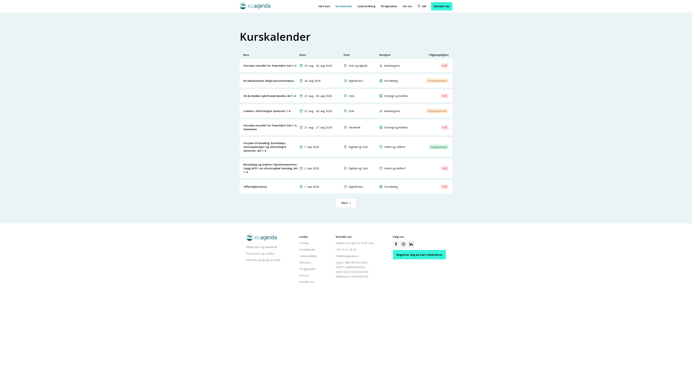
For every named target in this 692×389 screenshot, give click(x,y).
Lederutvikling (366, 6)
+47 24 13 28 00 (346, 249)
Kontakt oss (442, 6)
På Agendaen (389, 6)
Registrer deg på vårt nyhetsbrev (419, 254)
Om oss (407, 6)
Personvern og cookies (260, 253)
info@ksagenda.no (347, 256)
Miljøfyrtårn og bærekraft (261, 247)
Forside (304, 243)
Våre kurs (324, 6)
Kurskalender (344, 6)
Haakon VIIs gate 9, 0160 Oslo (355, 243)
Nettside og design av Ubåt (263, 260)
